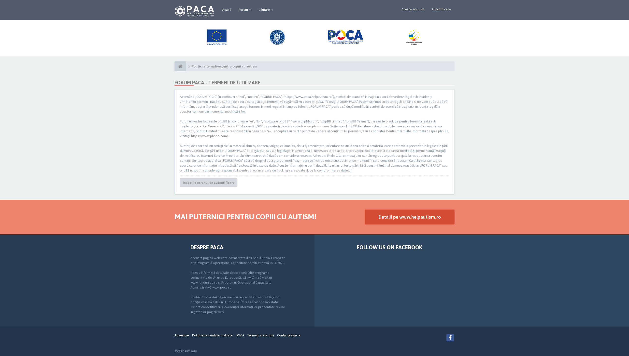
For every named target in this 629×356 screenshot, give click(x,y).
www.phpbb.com (316, 126)
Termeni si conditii (260, 335)
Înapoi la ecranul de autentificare (208, 182)
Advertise (181, 335)
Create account (413, 9)
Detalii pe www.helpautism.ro (409, 217)
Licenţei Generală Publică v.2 (216, 126)
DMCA (240, 335)
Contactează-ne (288, 335)
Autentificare (441, 9)
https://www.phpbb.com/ (209, 136)
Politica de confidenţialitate (212, 335)
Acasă (226, 9)
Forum (244, 9)
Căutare (264, 9)
